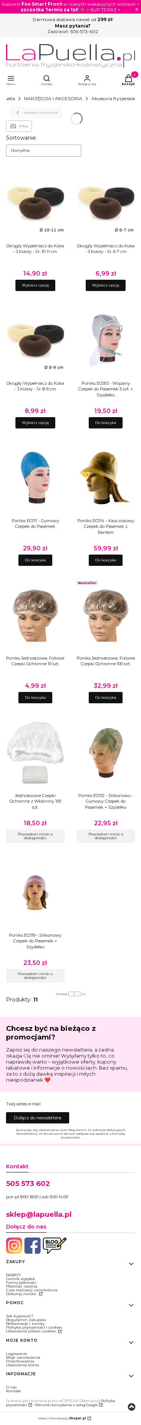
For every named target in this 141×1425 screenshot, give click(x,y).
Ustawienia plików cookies (31, 1331)
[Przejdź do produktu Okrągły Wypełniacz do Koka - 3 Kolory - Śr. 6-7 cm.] (106, 203)
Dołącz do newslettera (37, 1117)
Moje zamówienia (23, 1357)
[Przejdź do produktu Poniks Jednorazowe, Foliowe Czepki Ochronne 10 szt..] (35, 615)
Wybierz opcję (35, 285)
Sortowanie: (21, 137)
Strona (61, 994)
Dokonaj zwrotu (22, 1293)
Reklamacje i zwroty (25, 1323)
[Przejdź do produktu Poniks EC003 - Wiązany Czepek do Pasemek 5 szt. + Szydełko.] (106, 340)
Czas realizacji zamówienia (32, 1290)
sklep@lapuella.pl (38, 1214)
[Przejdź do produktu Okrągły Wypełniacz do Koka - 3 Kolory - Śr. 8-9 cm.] (35, 340)
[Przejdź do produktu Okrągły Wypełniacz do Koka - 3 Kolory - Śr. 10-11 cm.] (35, 203)
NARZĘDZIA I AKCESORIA (53, 98)
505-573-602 (84, 31)
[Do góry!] (131, 1407)
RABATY (13, 1275)
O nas (11, 1387)
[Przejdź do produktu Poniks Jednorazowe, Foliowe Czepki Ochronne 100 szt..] (106, 615)
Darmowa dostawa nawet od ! (73, 19)
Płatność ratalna (21, 1286)
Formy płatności (21, 1282)
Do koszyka (105, 422)
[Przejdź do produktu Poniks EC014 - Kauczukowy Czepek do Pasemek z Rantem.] (106, 478)
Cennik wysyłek (20, 1278)
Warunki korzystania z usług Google (66, 1405)
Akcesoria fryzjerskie (113, 98)
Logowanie (16, 1353)
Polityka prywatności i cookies (34, 1327)
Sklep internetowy (62, 1418)
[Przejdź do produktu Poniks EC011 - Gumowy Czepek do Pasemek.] (35, 478)
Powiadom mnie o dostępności (35, 836)
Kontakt (13, 1390)
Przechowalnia (20, 1361)
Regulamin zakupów (26, 1319)
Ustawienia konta (22, 1365)
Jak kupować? (19, 1316)
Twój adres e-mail (23, 1104)
